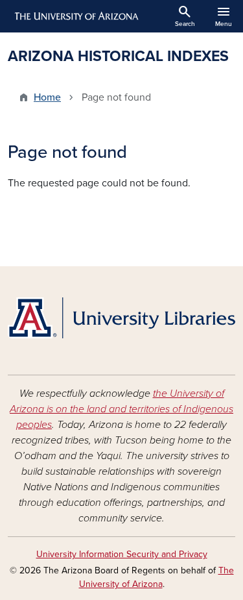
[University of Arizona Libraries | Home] (121, 317)
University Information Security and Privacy (121, 554)
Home (47, 97)
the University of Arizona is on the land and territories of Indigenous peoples (121, 409)
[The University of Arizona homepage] (75, 16)
